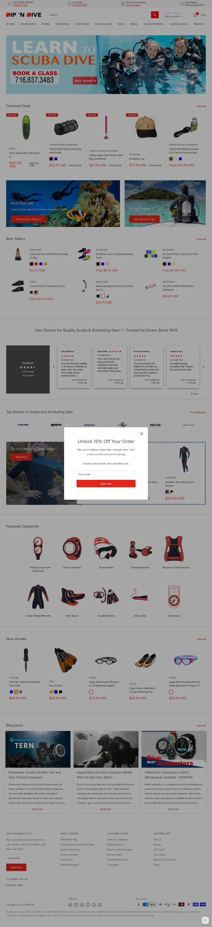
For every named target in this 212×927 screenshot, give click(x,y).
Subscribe (106, 483)
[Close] (141, 433)
